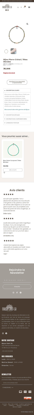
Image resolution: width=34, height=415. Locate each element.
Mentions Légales (17, 406)
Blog (9, 404)
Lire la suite (12, 170)
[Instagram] (6, 10)
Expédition (11, 405)
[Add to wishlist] (4, 172)
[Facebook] (8, 10)
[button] (27, 24)
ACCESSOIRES (16, 63)
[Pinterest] (20, 292)
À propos (4, 404)
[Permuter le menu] (29, 7)
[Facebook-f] (17, 292)
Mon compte (15, 404)
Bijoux (19, 63)
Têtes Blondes (8, 65)
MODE (21, 63)
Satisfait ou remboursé (23, 405)
